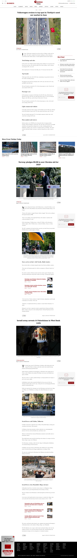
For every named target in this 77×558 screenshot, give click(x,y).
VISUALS (61, 6)
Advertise (37, 555)
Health (44, 546)
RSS (40, 555)
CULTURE (51, 6)
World (26, 294)
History (51, 545)
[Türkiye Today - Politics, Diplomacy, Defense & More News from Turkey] (38, 3)
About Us (19, 555)
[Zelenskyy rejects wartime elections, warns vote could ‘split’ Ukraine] (49, 286)
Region (26, 288)
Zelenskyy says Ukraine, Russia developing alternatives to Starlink (35, 279)
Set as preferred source (64, 3)
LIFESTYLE (46, 6)
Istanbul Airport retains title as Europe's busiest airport (47, 154)
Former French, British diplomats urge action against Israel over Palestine (34, 510)
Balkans (24, 549)
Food (44, 550)
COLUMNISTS (20, 6)
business (10, 3)
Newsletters (23, 555)
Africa (31, 545)
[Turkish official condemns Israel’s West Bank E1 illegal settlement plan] (49, 516)
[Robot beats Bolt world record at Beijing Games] (10, 147)
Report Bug (43, 555)
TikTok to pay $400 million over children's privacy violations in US (66, 155)
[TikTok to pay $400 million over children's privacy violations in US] (66, 147)
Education (45, 545)
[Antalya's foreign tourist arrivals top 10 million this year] (29, 147)
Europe (24, 545)
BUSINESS (41, 6)
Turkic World (25, 546)
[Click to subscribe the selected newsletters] (71, 97)
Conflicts (31, 549)
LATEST (15, 6)
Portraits (51, 550)
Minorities (18, 550)
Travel (44, 549)
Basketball (58, 546)
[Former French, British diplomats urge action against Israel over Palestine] (49, 510)
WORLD (36, 6)
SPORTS (56, 6)
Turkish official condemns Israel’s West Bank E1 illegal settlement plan (34, 516)
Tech (37, 550)
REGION (31, 6)
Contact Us (28, 555)
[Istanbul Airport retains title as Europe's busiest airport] (48, 147)
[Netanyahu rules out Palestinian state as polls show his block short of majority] (49, 504)
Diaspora (18, 549)
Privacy (34, 555)
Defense (18, 546)
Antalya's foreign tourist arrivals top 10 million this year (29, 154)
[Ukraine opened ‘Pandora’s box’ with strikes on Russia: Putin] (49, 292)
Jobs (31, 555)
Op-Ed (64, 546)
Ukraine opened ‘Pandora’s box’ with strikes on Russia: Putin (35, 292)
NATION (26, 6)
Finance (38, 546)
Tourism (38, 549)
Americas (31, 546)
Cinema (51, 546)
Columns (64, 545)
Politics (18, 545)
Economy (38, 545)
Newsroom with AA (20, 360)
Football (57, 545)
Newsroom (19, 48)
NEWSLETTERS (73, 3)
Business (3, 156)
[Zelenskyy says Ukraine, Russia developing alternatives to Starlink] (49, 279)
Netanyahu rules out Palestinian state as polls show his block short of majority (34, 504)
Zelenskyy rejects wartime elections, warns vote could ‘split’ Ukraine (35, 286)
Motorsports (58, 549)
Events (51, 549)
